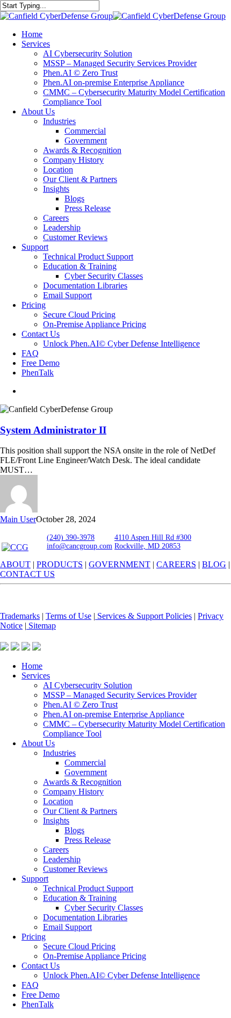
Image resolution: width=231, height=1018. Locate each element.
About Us (38, 743)
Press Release (87, 839)
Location (58, 801)
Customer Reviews (75, 868)
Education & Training (80, 898)
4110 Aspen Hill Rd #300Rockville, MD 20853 (152, 541)
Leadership (62, 859)
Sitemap (41, 625)
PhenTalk (37, 1004)
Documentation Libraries (85, 917)
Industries (59, 752)
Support (34, 878)
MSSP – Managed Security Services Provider (120, 694)
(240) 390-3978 (71, 537)
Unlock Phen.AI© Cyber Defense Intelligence (121, 975)
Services (35, 675)
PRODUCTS (60, 564)
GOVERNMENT (119, 564)
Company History (73, 791)
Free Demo (40, 994)
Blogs (74, 830)
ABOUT (15, 564)
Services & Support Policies (143, 615)
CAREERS (176, 564)
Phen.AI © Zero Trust (80, 704)
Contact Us (40, 965)
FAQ (30, 985)
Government (85, 772)
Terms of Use (68, 615)
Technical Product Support (88, 888)
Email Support (67, 927)
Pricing (33, 936)
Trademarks (20, 615)
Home (31, 665)
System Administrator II (53, 430)
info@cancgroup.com (79, 546)
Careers (56, 849)
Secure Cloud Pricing (79, 946)
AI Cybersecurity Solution (87, 685)
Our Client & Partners (80, 810)
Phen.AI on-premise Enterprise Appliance (113, 714)
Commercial (85, 762)
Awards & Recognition (82, 781)
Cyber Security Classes (103, 907)
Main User (18, 519)
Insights (56, 820)
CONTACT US (27, 574)
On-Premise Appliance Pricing (94, 956)
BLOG (214, 564)
